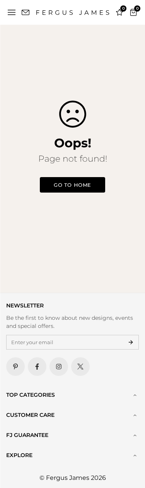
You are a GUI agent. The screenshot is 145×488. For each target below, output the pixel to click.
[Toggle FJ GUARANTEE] (135, 435)
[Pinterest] (15, 366)
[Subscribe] (130, 342)
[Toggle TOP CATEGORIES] (135, 395)
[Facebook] (37, 366)
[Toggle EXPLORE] (135, 455)
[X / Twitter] (80, 366)
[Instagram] (58, 366)
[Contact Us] (25, 12)
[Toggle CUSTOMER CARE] (135, 415)
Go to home (72, 185)
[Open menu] (11, 12)
